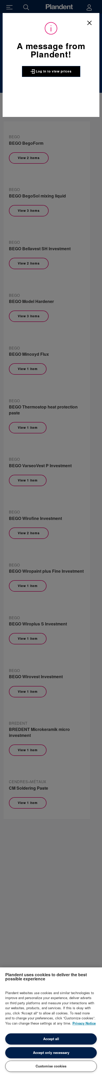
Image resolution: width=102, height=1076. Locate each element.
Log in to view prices (53, 71)
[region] (51, 1021)
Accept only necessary (51, 1052)
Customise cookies (51, 1066)
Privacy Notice (84, 1023)
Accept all (51, 1038)
